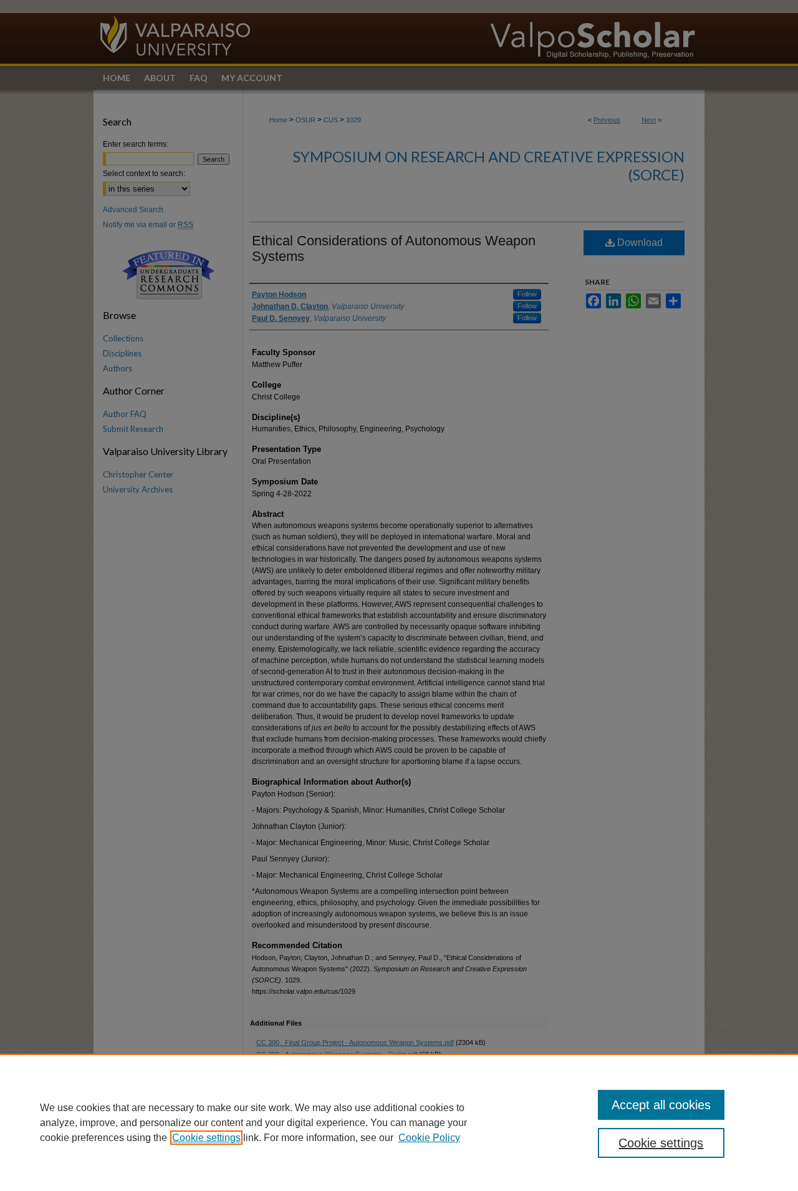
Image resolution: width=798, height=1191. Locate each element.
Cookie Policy (429, 1137)
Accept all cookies (661, 1105)
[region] (399, 1122)
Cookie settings (206, 1137)
